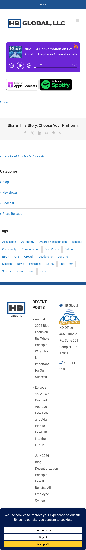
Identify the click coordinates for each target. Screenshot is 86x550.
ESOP (5, 256)
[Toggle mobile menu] (78, 20)
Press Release (12, 214)
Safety (50, 264)
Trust (31, 271)
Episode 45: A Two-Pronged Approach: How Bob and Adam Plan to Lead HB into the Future (42, 416)
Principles (35, 264)
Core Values (52, 249)
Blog (5, 182)
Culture (69, 249)
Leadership (46, 256)
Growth (29, 256)
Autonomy (27, 242)
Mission (7, 264)
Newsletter (9, 192)
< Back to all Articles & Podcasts (22, 156)
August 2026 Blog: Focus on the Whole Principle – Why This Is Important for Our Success (42, 348)
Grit (16, 256)
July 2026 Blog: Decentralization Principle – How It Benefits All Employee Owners (43, 478)
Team (19, 271)
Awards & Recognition (53, 242)
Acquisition (9, 242)
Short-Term (66, 264)
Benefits (77, 242)
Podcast (4, 102)
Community (9, 249)
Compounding (30, 249)
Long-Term (64, 256)
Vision (43, 271)
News (20, 264)
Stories (6, 271)
